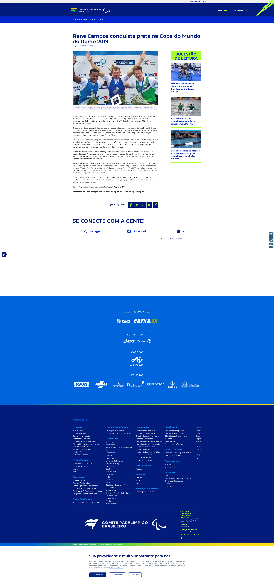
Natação (109, 480)
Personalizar (117, 575)
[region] (137, 565)
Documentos (170, 441)
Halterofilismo (112, 472)
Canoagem (110, 453)
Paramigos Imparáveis (145, 492)
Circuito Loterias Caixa (145, 433)
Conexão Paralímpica (145, 439)
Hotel (75, 472)
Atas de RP (169, 486)
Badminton (110, 445)
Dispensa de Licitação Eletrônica (179, 478)
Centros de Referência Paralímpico (87, 491)
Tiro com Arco (111, 496)
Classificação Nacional (174, 433)
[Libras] (271, 234)
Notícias (84, 19)
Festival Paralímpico (81, 483)
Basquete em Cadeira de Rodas (119, 447)
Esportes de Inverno (114, 461)
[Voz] (271, 239)
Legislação (200, 439)
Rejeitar (135, 575)
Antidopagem (171, 464)
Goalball (109, 469)
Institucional (78, 431)
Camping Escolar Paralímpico (85, 486)
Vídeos (100, 19)
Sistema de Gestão (81, 466)
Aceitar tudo (97, 575)
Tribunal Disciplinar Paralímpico (86, 444)
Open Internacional (144, 455)
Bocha (108, 450)
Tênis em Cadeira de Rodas (117, 493)
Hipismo (109, 474)
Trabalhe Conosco (80, 455)
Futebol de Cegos (113, 464)
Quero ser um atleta (81, 436)
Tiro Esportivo (111, 498)
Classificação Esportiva (174, 431)
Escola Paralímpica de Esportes (86, 502)
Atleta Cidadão (79, 480)
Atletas (139, 469)
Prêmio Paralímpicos (144, 460)
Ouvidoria (200, 433)
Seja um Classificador (174, 444)
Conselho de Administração (84, 441)
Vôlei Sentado (111, 504)
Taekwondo (111, 488)
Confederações (79, 433)
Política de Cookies (116, 568)
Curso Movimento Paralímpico (118, 433)
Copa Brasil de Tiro (143, 457)
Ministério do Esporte (82, 449)
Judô (108, 477)
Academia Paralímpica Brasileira (178, 453)
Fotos (92, 19)
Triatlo (108, 501)
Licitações (169, 476)
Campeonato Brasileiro (145, 431)
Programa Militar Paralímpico (85, 494)
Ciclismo (109, 455)
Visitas (75, 469)
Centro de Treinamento (83, 464)
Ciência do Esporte (173, 455)
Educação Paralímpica (115, 431)
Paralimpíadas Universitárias (148, 452)
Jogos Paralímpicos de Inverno (149, 441)
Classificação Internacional (176, 436)
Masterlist (169, 439)
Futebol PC (110, 466)
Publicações (78, 452)
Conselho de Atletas (81, 439)
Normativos (201, 441)
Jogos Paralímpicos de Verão (148, 444)
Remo (108, 482)
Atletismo (110, 442)
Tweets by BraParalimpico (171, 239)
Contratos (169, 484)
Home (75, 19)
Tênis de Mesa (112, 490)
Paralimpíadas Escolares (146, 449)
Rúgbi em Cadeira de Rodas (117, 485)
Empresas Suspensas (174, 481)
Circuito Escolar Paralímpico (84, 488)
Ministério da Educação (83, 447)
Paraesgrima (111, 458)
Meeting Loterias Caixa (145, 447)
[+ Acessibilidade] (271, 245)
